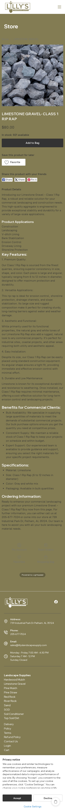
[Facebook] (56, 602)
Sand (7, 705)
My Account (19, 549)
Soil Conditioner (14, 714)
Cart (6, 750)
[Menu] (59, 7)
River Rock (10, 701)
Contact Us (11, 741)
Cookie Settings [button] (32, 806)
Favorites (19, 561)
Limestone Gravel (14, 683)
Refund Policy (12, 737)
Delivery (9, 724)
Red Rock (9, 696)
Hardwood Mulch (14, 679)
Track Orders (46, 549)
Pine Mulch (10, 688)
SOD (7, 709)
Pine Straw (10, 692)
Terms (7, 732)
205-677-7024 (18, 634)
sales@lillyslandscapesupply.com (28, 645)
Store (5, 39)
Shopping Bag (45, 561)
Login (7, 745)
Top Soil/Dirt (11, 718)
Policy (7, 728)
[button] (13, 162)
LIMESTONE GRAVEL (26, 39)
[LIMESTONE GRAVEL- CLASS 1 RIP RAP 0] (32, 75)
